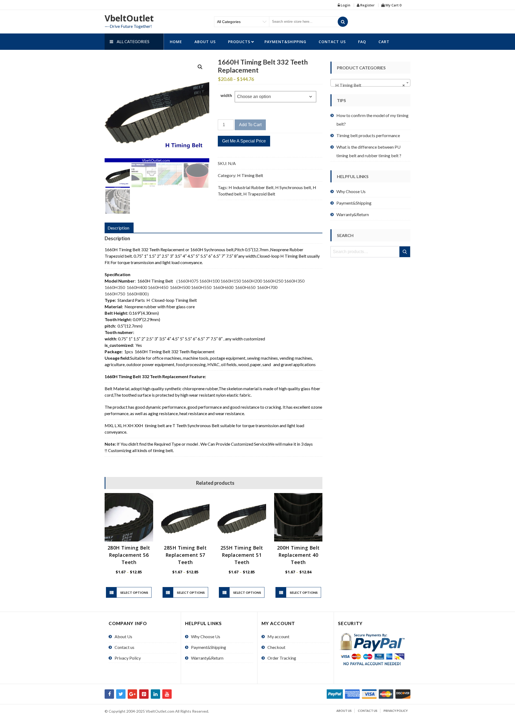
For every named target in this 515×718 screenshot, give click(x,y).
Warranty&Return (352, 214)
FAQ (362, 41)
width (226, 95)
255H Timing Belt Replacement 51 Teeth (241, 554)
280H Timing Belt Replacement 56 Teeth (129, 554)
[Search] (342, 21)
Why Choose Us (351, 191)
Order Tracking (281, 657)
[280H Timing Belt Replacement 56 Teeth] (129, 517)
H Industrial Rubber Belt (251, 187)
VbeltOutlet (129, 18)
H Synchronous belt (293, 187)
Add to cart (250, 124)
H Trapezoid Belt (259, 193)
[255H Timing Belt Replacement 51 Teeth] (242, 517)
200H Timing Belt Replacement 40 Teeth (298, 554)
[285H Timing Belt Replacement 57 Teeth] (185, 517)
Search (405, 252)
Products (239, 41)
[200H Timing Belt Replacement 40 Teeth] (298, 517)
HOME (176, 41)
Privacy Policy (128, 657)
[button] (200, 67)
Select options (134, 593)
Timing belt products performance (368, 135)
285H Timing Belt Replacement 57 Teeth (185, 554)
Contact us (332, 41)
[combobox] (370, 83)
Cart (383, 41)
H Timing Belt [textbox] (369, 85)
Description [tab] (118, 227)
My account (278, 636)
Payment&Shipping (285, 41)
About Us (205, 41)
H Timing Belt (250, 175)
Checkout (276, 647)
